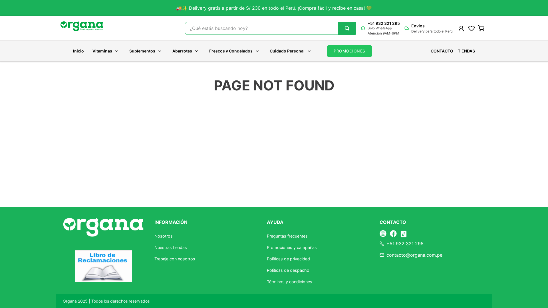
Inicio (78, 51)
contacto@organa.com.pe (414, 255)
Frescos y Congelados (231, 50)
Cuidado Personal (287, 50)
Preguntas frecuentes (287, 236)
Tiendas (466, 51)
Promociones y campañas (292, 247)
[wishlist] (471, 28)
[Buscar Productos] (347, 28)
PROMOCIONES (349, 50)
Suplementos (142, 50)
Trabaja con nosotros (174, 258)
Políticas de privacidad (288, 258)
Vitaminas (102, 50)
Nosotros (163, 236)
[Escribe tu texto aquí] (383, 234)
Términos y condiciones (289, 281)
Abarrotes (182, 50)
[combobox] (270, 28)
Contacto (442, 51)
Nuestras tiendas (170, 247)
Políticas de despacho (288, 270)
